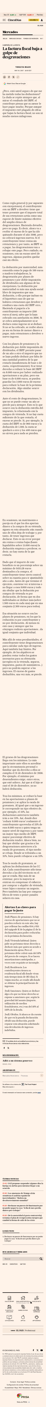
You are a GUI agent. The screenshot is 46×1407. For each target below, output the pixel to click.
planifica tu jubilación (9, 1311)
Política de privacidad (31, 1385)
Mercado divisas (15, 38)
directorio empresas (36, 1311)
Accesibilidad (9, 1387)
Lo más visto (8, 1231)
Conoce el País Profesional (23, 1330)
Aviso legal (20, 1382)
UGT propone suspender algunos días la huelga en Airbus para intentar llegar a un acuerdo (23, 1185)
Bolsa (5, 38)
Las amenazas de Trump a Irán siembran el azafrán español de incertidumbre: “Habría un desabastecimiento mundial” (19, 1197)
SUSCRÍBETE (34, 20)
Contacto (13, 1382)
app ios (23, 1320)
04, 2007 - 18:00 (23, 70)
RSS (20, 1387)
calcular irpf (9, 1301)
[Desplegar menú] (4, 20)
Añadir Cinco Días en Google (16, 83)
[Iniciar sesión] (41, 20)
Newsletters (26, 1387)
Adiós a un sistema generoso (17, 1061)
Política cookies (30, 1382)
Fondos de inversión (30, 38)
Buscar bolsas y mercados (15, 1252)
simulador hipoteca (23, 1301)
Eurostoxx (14, 1264)
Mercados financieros (11, 1076)
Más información (8, 1087)
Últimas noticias (11, 1179)
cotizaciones (9, 1320)
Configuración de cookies (15, 1385)
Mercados (10, 32)
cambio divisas (23, 1310)
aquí (39, 1092)
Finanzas (24, 1076)
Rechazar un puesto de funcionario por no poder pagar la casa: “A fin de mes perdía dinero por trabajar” (23, 1208)
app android (37, 1320)
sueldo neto (36, 1301)
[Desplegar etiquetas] (41, 1075)
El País (40, 25)
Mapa (16, 1387)
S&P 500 (22, 15)
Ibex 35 (6, 15)
